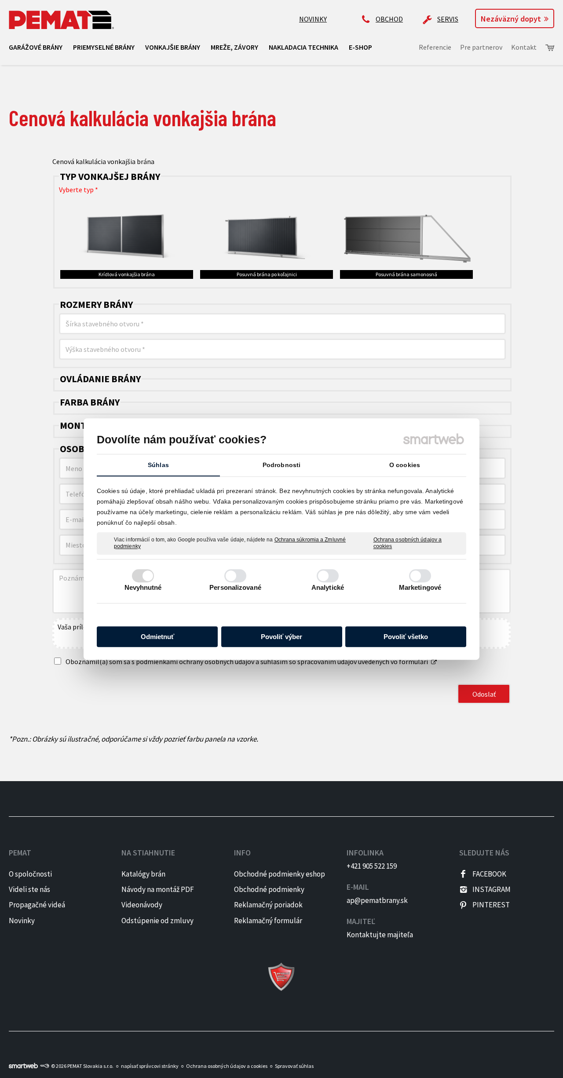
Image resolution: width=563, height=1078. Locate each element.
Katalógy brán (143, 874)
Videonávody (141, 905)
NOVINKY (313, 19)
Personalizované (235, 587)
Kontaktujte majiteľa (380, 934)
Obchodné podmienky (269, 889)
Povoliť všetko (406, 636)
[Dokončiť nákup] (549, 47)
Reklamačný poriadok (268, 905)
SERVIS (447, 19)
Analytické (327, 587)
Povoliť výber (281, 636)
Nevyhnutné (143, 587)
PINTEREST (491, 905)
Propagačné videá (37, 905)
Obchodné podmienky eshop (279, 874)
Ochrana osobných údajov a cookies (407, 543)
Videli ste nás (30, 889)
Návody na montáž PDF (157, 889)
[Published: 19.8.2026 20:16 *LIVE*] (44, 1066)
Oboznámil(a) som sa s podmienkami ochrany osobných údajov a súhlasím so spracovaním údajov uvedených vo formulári (247, 661)
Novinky (22, 920)
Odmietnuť (157, 636)
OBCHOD (389, 19)
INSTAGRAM (491, 889)
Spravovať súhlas (294, 1066)
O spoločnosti (30, 874)
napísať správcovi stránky (150, 1066)
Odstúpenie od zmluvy (157, 920)
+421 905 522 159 (372, 866)
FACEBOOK (489, 874)
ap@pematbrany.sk (377, 900)
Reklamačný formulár (268, 920)
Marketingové (420, 587)
